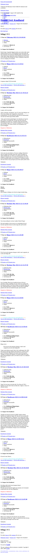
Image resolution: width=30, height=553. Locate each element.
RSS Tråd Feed (4, 31)
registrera (14, 28)
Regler (5, 16)
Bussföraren (10, 135)
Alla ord (5, 23)
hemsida (5, 87)
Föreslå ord (6, 22)
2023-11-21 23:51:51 (20, 135)
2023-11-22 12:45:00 (17, 235)
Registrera (5, 19)
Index (4, 14)
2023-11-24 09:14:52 (18, 439)
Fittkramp (10, 37)
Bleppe (9, 64)
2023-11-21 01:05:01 (19, 37)
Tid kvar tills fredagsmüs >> (7, 85)
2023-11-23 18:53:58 (22, 367)
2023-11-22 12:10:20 (22, 203)
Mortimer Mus (11, 93)
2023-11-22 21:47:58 (22, 265)
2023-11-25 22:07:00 (21, 499)
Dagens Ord (6, 12)
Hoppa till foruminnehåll (6, 1)
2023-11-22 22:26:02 (17, 298)
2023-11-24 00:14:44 (21, 397)
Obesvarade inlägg (11, 15)
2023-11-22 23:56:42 (21, 326)
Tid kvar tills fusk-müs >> (20, 85)
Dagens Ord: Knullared (12, 20)
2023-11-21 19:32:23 (22, 93)
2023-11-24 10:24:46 (23, 468)
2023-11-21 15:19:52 (17, 64)
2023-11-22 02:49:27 (17, 169)
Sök (4, 18)
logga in (7, 28)
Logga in (5, 20)
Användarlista (6, 15)
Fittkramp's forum (5, 4)
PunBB (8, 544)
